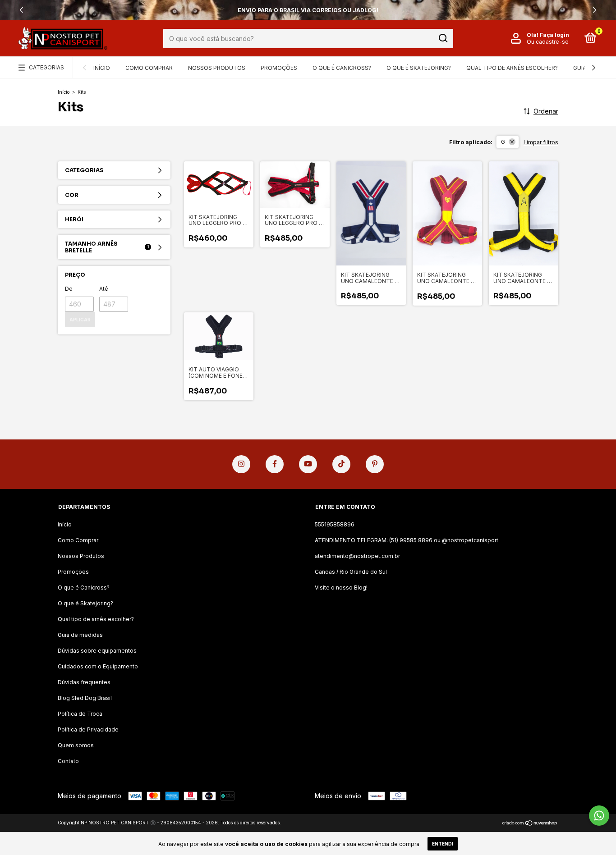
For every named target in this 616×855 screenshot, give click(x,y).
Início (101, 67)
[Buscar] (442, 38)
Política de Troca (80, 713)
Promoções (279, 67)
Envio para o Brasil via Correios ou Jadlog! (308, 10)
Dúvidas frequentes (84, 682)
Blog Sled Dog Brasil (85, 698)
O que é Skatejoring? (418, 67)
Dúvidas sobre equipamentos (97, 650)
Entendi (442, 843)
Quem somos (76, 745)
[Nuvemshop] (530, 824)
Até (103, 288)
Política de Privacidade (88, 729)
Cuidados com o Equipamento (98, 666)
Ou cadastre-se (548, 41)
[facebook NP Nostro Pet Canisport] (275, 464)
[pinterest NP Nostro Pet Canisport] (375, 464)
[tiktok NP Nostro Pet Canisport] (341, 464)
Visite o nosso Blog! (341, 587)
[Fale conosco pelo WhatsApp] (599, 815)
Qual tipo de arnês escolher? (512, 67)
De (69, 288)
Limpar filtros (541, 142)
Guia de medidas (80, 634)
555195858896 (334, 524)
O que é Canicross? (342, 67)
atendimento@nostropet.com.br (357, 556)
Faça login (554, 35)
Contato (68, 761)
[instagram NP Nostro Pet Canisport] (241, 464)
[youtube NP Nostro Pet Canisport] (308, 464)
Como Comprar (149, 67)
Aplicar (80, 319)
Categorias (46, 67)
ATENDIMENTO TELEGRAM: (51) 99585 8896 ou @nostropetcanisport (406, 540)
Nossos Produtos (216, 67)
